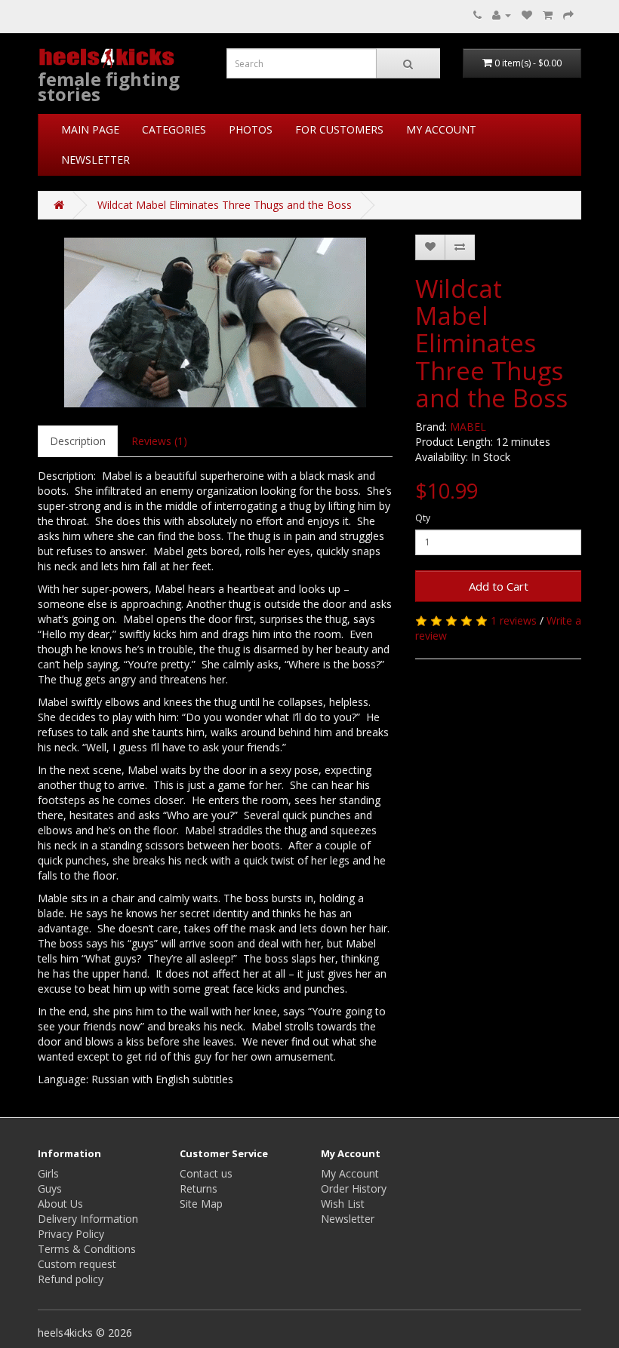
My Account (350, 1173)
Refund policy (70, 1279)
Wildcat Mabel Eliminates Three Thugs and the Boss (224, 205)
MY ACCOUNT (441, 129)
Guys (50, 1188)
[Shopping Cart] (548, 15)
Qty (422, 517)
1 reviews (514, 620)
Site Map (201, 1203)
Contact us (206, 1173)
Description (78, 441)
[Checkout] (568, 15)
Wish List (343, 1203)
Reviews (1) (159, 441)
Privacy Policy (71, 1234)
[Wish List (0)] (527, 15)
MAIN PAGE (90, 129)
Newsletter (347, 1218)
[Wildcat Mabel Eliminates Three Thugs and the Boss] (215, 322)
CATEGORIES (174, 129)
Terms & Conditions (87, 1249)
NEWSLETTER (95, 159)
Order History (353, 1188)
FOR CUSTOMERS (339, 129)
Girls (48, 1173)
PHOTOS (251, 129)
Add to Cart (498, 586)
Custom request (77, 1264)
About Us (60, 1203)
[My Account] (501, 15)
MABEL (468, 426)
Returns (198, 1188)
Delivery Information (88, 1218)
